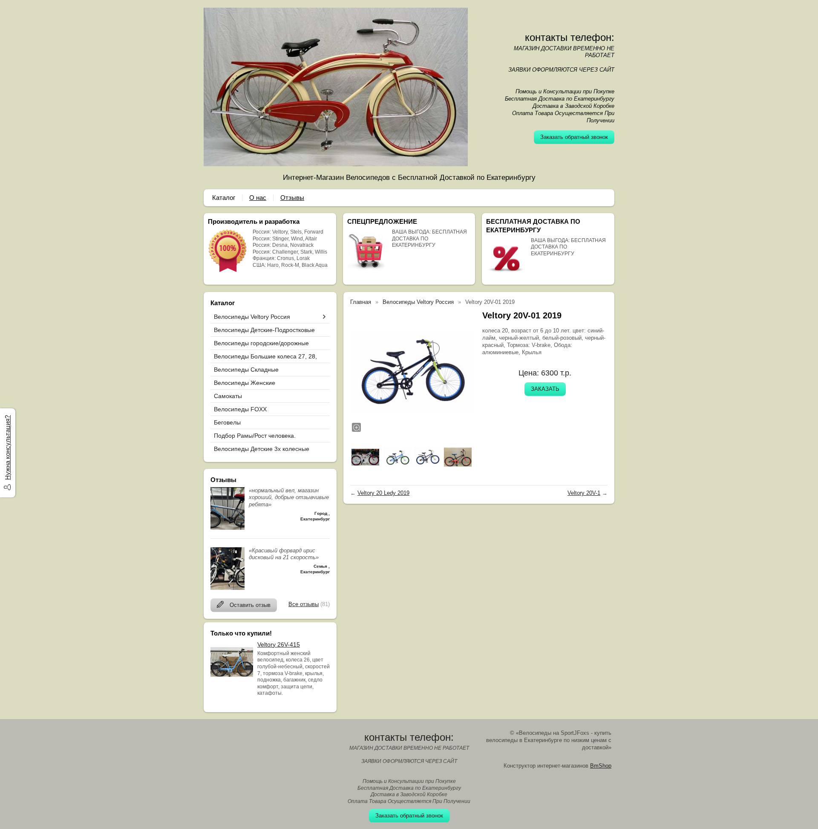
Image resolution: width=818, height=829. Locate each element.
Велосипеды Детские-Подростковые (264, 329)
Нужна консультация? (7, 447)
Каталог (223, 197)
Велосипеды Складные (246, 369)
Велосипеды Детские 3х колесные (261, 448)
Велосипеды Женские (244, 382)
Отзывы (292, 197)
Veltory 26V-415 (278, 644)
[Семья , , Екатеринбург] (227, 588)
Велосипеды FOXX (240, 409)
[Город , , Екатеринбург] (227, 528)
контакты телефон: (569, 37)
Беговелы (227, 422)
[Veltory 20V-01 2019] (412, 371)
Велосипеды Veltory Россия (252, 316)
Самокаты (228, 396)
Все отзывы (303, 604)
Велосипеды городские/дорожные (261, 343)
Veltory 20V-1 (583, 493)
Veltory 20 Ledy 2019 (383, 493)
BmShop (600, 766)
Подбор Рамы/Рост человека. (255, 435)
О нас (257, 197)
